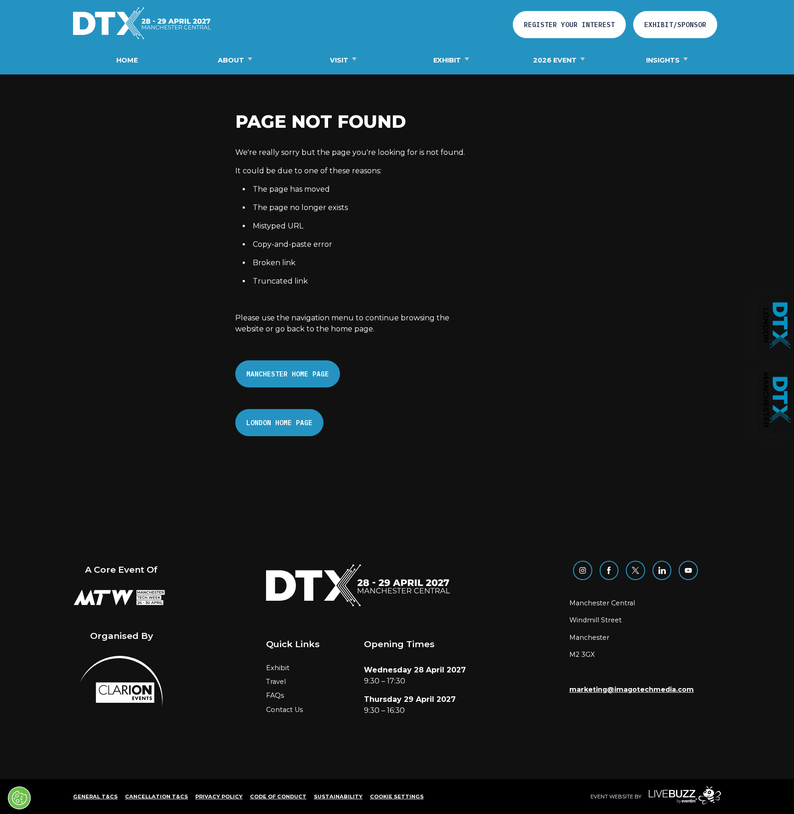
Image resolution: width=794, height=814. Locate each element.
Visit (339, 60)
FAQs (275, 695)
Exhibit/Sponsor (675, 24)
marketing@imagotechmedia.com (631, 689)
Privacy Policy (219, 796)
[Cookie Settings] (19, 797)
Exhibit (447, 60)
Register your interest (569, 24)
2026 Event (555, 60)
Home (127, 60)
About (231, 60)
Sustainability (338, 796)
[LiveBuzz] (681, 796)
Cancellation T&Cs (156, 796)
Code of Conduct (278, 796)
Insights (663, 60)
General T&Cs (95, 796)
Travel (276, 681)
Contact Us (284, 710)
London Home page (279, 422)
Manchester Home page (287, 374)
